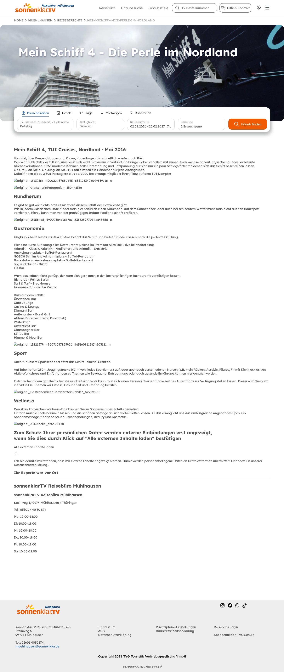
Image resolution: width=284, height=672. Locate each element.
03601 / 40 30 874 (30, 509)
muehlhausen (40, 20)
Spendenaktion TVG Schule (234, 635)
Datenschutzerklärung (31, 465)
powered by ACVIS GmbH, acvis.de (142, 666)
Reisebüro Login (226, 627)
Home (19, 20)
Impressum (106, 627)
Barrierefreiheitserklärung (175, 631)
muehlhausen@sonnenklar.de (37, 646)
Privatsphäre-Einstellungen (176, 627)
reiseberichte (69, 20)
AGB (101, 631)
